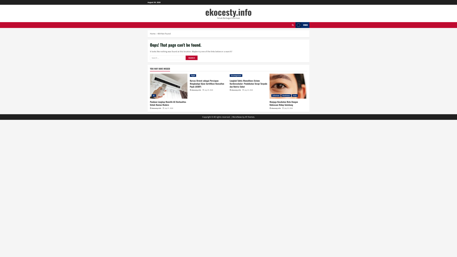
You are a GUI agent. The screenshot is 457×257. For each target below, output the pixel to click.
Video (305, 25)
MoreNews (237, 117)
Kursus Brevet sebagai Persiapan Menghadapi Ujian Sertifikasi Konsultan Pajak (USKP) (207, 83)
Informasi (276, 95)
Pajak (193, 75)
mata (295, 95)
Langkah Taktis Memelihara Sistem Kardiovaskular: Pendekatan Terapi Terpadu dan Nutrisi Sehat (248, 83)
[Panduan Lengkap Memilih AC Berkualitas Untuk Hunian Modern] (168, 86)
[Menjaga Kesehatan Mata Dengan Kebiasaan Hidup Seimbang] (288, 86)
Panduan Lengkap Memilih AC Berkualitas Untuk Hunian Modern (168, 103)
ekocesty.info (228, 11)
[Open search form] (293, 25)
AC (154, 95)
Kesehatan (286, 95)
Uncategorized (236, 75)
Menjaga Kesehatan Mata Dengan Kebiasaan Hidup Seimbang (284, 103)
